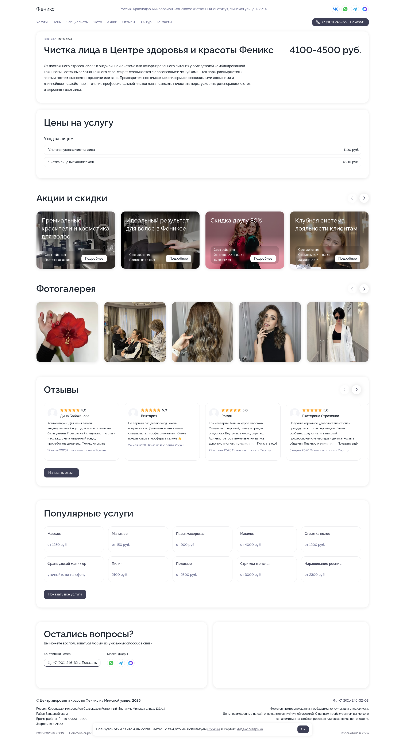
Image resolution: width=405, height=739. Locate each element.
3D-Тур (145, 22)
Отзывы (128, 22)
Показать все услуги (65, 594)
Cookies (213, 729)
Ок (303, 729)
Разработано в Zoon (354, 733)
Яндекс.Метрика (250, 729)
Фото (97, 22)
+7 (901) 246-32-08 (354, 700)
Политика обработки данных (89, 733)
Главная (49, 38)
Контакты (164, 22)
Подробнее (94, 258)
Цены (57, 22)
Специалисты (77, 22)
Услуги (42, 22)
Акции (112, 22)
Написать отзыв (61, 473)
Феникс (45, 9)
